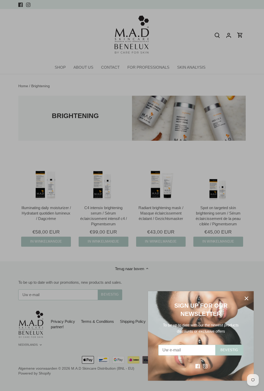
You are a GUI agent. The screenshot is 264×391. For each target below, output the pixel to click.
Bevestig (229, 350)
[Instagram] (205, 366)
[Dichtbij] (246, 298)
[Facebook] (197, 366)
